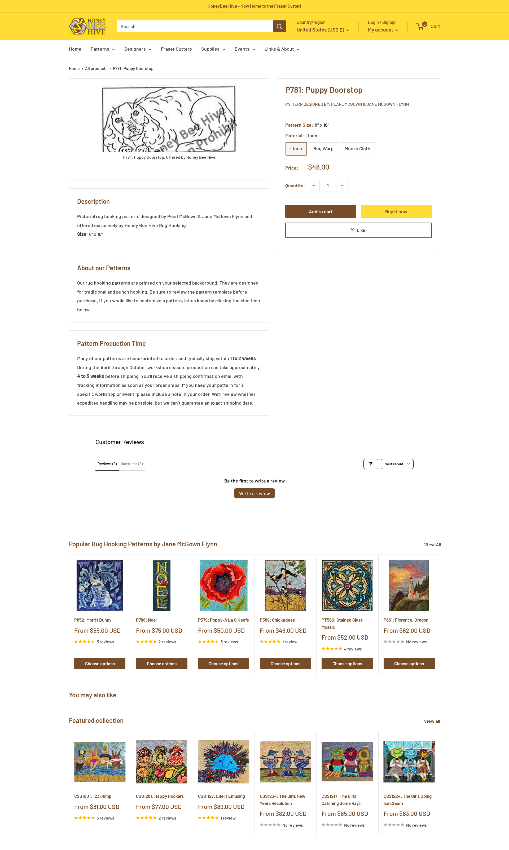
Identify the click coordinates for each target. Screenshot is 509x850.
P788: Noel (146, 619)
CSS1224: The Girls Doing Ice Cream (408, 800)
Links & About (279, 49)
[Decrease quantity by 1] (313, 185)
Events (242, 49)
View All (432, 544)
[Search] (279, 26)
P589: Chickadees (277, 619)
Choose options (100, 663)
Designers (135, 49)
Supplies (210, 49)
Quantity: (295, 185)
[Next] (440, 614)
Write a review (254, 493)
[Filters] (370, 464)
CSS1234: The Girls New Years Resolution (282, 800)
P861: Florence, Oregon (406, 619)
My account (381, 29)
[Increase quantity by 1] (342, 185)
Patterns (100, 49)
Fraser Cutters (176, 49)
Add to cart (321, 211)
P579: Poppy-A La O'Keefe (223, 619)
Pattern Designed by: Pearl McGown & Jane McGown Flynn (347, 103)
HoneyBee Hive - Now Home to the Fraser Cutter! (254, 5)
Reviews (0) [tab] (107, 464)
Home (75, 49)
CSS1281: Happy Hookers (160, 796)
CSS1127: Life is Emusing (221, 796)
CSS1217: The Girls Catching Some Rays (341, 800)
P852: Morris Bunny (92, 619)
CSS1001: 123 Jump (93, 796)
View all (432, 721)
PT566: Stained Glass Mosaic (342, 623)
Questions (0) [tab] (132, 464)
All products (96, 68)
